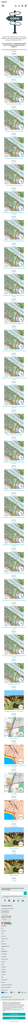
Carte (2, 933)
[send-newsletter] (25, 893)
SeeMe (2, 941)
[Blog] (9, 900)
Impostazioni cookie (17, 1008)
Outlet (2, 949)
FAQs (2, 964)
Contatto (3, 969)
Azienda (3, 974)
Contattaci (5, 911)
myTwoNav (4, 954)
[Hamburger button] (3, 5)
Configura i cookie (14, 1021)
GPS (2, 928)
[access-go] (19, 6)
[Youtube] (14, 900)
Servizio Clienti (4, 959)
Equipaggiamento (5, 946)
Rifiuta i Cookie (14, 1018)
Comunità (3, 966)
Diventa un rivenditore (6, 987)
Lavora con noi (4, 990)
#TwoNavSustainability (6, 984)
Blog (2, 977)
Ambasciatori (4, 979)
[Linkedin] (23, 900)
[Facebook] (4, 900)
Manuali (3, 961)
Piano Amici (4, 943)
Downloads (3, 956)
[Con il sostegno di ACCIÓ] (6, 919)
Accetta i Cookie (14, 1014)
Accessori (3, 936)
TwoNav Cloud (4, 938)
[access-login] (22, 6)
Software (3, 931)
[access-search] (15, 6)
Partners (3, 982)
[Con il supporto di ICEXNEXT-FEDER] (14, 992)
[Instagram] (18, 900)
